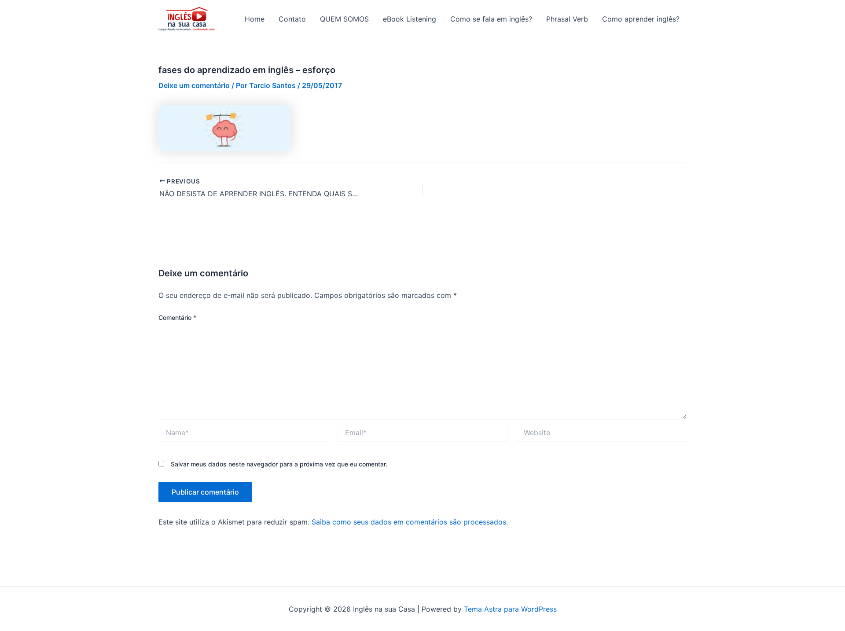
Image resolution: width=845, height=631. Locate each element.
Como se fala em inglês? (491, 19)
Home (255, 19)
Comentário (177, 317)
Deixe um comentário (194, 85)
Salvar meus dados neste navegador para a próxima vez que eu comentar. (279, 464)
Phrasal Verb (567, 19)
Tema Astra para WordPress (510, 609)
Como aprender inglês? (641, 19)
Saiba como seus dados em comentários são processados (409, 521)
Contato (292, 19)
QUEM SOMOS (344, 19)
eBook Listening (409, 19)
